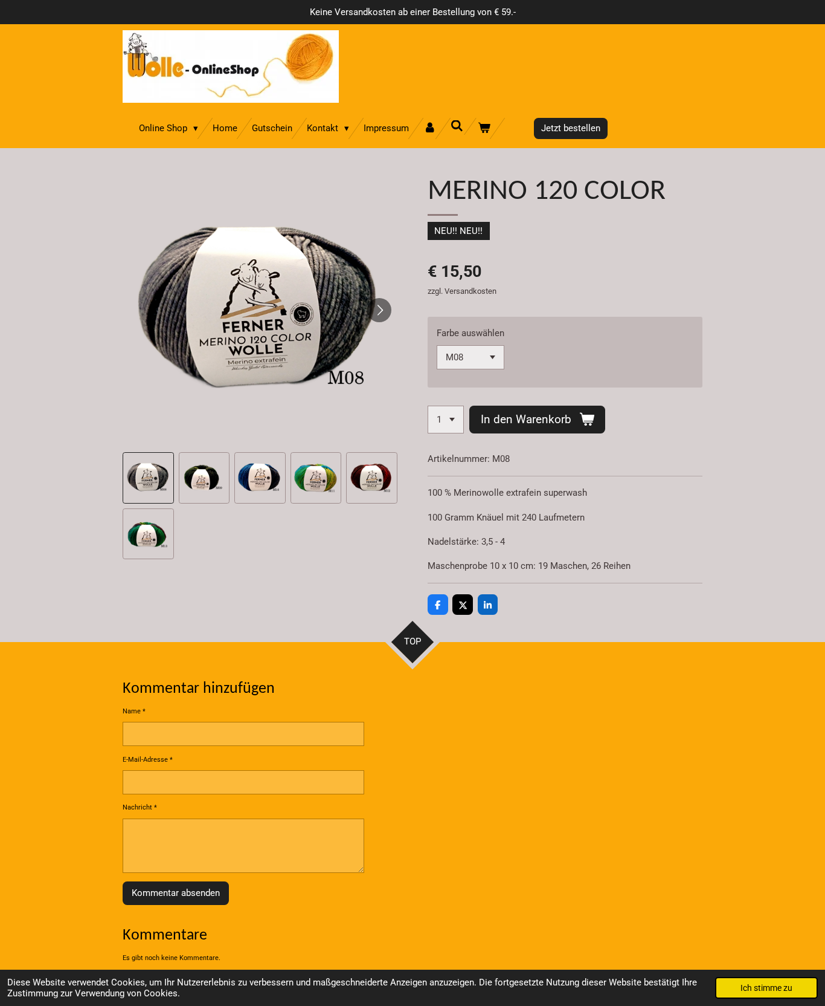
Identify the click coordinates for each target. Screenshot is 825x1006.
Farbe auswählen (470, 333)
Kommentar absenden (176, 893)
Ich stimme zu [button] (766, 988)
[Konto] (429, 128)
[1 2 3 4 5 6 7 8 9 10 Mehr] (446, 420)
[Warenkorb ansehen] (484, 128)
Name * (134, 711)
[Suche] (456, 126)
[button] (148, 478)
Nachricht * (140, 807)
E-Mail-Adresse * (148, 760)
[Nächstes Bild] (379, 310)
